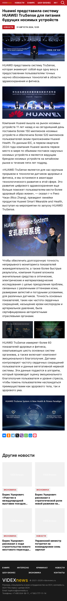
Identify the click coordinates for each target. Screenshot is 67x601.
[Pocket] (35, 435)
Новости (19, 3)
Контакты (59, 572)
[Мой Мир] (30, 435)
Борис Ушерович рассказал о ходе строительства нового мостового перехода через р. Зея (16, 545)
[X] (17, 435)
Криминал (42, 567)
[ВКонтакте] (4, 435)
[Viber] (22, 435)
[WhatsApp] (26, 435)
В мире (31, 3)
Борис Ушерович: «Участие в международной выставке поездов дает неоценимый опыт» (14, 499)
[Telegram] (13, 435)
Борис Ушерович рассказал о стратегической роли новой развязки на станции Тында (48, 499)
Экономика (10, 490)
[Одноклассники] (8, 435)
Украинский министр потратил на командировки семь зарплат (48, 545)
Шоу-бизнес (44, 3)
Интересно (23, 567)
